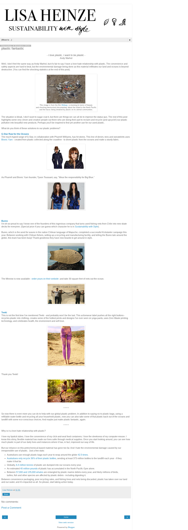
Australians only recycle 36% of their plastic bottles (31, 458)
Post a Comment (11, 507)
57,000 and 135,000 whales (29, 472)
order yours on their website (45, 279)
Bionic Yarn (7, 139)
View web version (66, 522)
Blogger (71, 527)
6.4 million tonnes (24, 465)
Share (6, 494)
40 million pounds (29, 468)
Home (66, 517)
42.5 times (83, 455)
